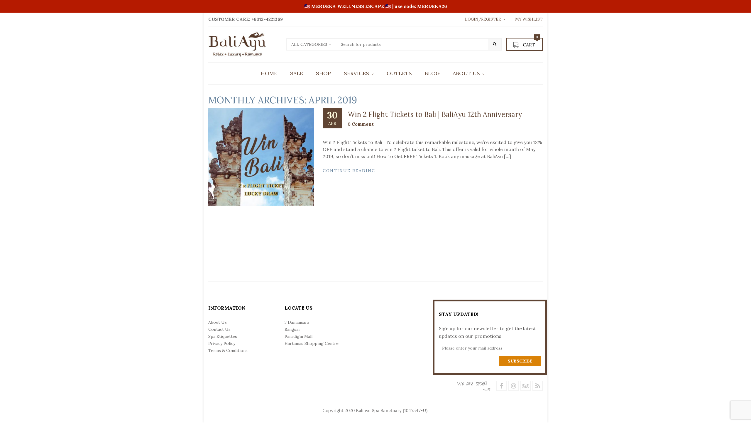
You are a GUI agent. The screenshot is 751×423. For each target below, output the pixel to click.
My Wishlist (529, 19)
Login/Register (483, 19)
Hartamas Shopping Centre (312, 343)
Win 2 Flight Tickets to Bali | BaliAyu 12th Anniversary (435, 114)
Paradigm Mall (298, 336)
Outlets (399, 73)
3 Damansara (297, 322)
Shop (323, 73)
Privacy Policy (221, 343)
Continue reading (349, 170)
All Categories (309, 44)
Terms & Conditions (228, 350)
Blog (432, 73)
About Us (466, 73)
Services (356, 73)
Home (269, 73)
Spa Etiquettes (222, 336)
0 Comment (361, 124)
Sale (296, 73)
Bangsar (292, 329)
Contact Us (219, 329)
